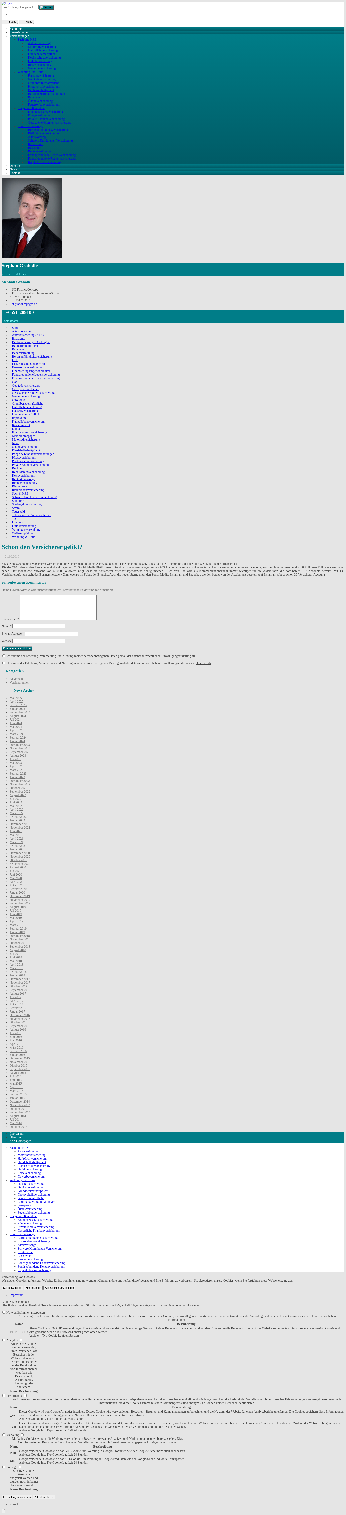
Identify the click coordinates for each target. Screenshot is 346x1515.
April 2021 (16, 838)
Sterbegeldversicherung (27, 504)
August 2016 (18, 1029)
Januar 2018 (17, 975)
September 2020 (20, 863)
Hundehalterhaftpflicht (42, 54)
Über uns (15, 165)
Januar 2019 (17, 932)
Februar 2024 (18, 737)
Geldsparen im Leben (25, 389)
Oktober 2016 (18, 1022)
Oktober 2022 (18, 788)
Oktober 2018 (18, 943)
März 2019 (16, 925)
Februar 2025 (18, 705)
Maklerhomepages (23, 436)
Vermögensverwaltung (26, 529)
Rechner (17, 468)
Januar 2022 (17, 820)
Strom (16, 508)
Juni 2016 (16, 1036)
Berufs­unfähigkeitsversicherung (48, 129)
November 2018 (20, 939)
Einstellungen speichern (17, 1497)
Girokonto (18, 400)
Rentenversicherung (40, 151)
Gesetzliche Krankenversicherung (49, 122)
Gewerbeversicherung (42, 68)
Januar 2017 (17, 1011)
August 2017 (18, 993)
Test (14, 518)
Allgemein (16, 678)
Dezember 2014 (20, 1101)
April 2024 (16, 730)
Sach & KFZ (20, 493)
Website (7, 641)
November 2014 (20, 1105)
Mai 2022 (16, 806)
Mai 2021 (16, 835)
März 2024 (16, 734)
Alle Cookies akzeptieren (59, 1287)
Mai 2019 (16, 917)
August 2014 (18, 1116)
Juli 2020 (15, 871)
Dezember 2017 (20, 979)
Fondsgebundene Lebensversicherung (52, 155)
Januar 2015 (17, 1098)
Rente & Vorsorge (23, 479)
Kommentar (10, 619)
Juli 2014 (15, 1119)
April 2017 (16, 1000)
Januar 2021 (17, 849)
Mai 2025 (16, 698)
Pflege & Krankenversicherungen (33, 454)
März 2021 (16, 842)
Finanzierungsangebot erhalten (31, 371)
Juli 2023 (15, 759)
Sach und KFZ (27, 39)
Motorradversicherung (42, 46)
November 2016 (20, 1018)
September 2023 (20, 752)
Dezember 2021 (20, 824)
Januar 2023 (17, 777)
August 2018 (18, 950)
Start (15, 327)
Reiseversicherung (39, 64)
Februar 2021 (18, 845)
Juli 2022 (15, 798)
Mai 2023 (16, 762)
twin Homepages (20, 1141)
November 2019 (20, 899)
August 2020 (18, 867)
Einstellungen (33, 1287)
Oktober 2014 (18, 1108)
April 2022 (16, 809)
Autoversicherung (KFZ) (28, 335)
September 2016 (20, 1026)
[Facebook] (11, 14)
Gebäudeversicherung (42, 79)
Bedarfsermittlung (23, 353)
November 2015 (20, 1062)
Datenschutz (203, 663)
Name (7, 626)
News (13, 169)
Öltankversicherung (40, 101)
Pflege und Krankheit (31, 108)
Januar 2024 (17, 741)
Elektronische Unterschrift (28, 363)
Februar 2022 (18, 816)
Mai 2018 (16, 961)
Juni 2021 (16, 831)
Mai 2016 (16, 1040)
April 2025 (16, 701)
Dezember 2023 (20, 744)
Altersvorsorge (37, 137)
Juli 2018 (15, 953)
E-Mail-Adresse (13, 633)
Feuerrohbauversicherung (44, 104)
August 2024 (18, 716)
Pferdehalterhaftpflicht (26, 450)
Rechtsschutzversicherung (44, 57)
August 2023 (18, 755)
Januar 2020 (17, 892)
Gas (14, 382)
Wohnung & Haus (23, 537)
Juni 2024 (16, 723)
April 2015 (16, 1087)
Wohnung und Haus (30, 72)
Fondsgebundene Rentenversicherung (52, 158)
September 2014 (20, 1112)
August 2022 (18, 795)
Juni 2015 (16, 1080)
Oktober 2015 (18, 1065)
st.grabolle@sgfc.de (24, 304)
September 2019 (20, 903)
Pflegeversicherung (40, 115)
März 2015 (16, 1090)
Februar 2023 (18, 773)
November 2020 (20, 856)
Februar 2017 (18, 1008)
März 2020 (16, 885)
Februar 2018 (18, 971)
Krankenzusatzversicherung (45, 111)
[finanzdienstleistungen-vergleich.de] (7, 3)
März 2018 (16, 968)
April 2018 (16, 964)
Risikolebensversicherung (44, 133)
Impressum (19, 418)
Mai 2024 (16, 726)
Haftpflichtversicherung (43, 50)
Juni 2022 (16, 802)
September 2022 (20, 791)
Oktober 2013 (18, 1126)
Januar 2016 (17, 1054)
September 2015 (20, 1069)
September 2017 (20, 990)
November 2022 (20, 784)
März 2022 (16, 813)
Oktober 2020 (18, 860)
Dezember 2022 (20, 780)
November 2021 (20, 827)
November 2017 (20, 982)
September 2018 (20, 946)
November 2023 (20, 748)
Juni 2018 (16, 957)
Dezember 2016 (20, 1015)
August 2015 (18, 1072)
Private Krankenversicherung (46, 119)
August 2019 (18, 907)
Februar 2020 (18, 889)
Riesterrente (35, 144)
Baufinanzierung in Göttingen (47, 93)
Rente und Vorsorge (30, 126)
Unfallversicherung (40, 61)
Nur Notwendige (12, 1287)
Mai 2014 (16, 1123)
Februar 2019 (18, 928)
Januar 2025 (17, 708)
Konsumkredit (21, 425)
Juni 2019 (16, 914)
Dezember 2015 (20, 1058)
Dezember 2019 (20, 896)
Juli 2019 (15, 910)
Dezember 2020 (20, 853)
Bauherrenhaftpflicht (41, 90)
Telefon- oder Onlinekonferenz (31, 515)
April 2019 (16, 921)
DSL (15, 360)
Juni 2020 (16, 874)
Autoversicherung (39, 43)
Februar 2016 (18, 1051)
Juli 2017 (15, 997)
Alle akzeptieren (44, 1497)
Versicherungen (19, 36)
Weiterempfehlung (23, 533)
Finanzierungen (19, 32)
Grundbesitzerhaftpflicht (43, 83)
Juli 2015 (15, 1076)
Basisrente (34, 147)
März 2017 (16, 1004)
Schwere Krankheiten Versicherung (50, 140)
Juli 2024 (15, 719)
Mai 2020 (16, 878)
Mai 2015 (16, 1083)
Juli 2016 (15, 1033)
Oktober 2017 (18, 986)
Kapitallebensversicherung (44, 162)
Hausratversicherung (41, 75)
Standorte (16, 28)
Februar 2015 (18, 1094)
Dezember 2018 (20, 935)
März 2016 (16, 1047)
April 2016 (16, 1044)
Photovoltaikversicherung (44, 86)
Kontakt (15, 173)
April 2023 (16, 766)
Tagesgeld (18, 511)
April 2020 (16, 881)
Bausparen (34, 97)
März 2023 (16, 770)
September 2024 (20, 712)
